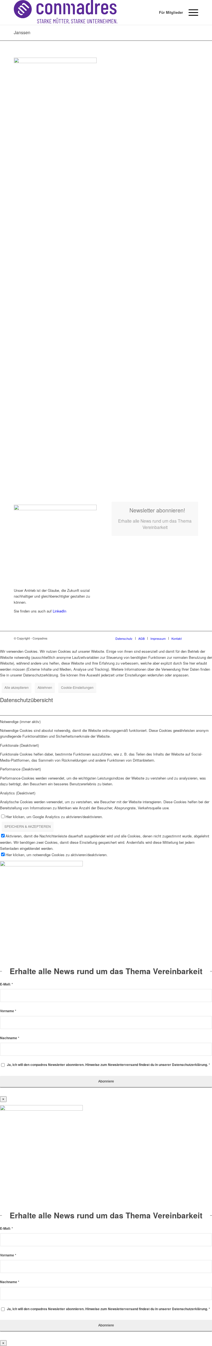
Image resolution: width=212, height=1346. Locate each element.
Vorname (8, 1011)
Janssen (22, 32)
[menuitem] (168, 12)
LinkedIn (59, 611)
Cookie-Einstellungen (77, 687)
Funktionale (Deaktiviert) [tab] (19, 745)
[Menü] (190, 12)
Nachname (9, 1038)
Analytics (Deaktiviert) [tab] (17, 793)
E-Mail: (6, 984)
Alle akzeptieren (16, 687)
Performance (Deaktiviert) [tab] (20, 769)
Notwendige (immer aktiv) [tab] (20, 721)
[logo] (65, 12)
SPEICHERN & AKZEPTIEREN (27, 826)
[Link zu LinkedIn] (194, 638)
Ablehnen (45, 687)
